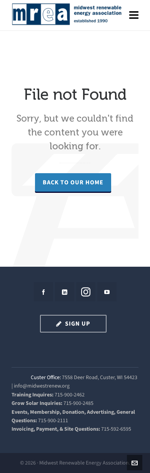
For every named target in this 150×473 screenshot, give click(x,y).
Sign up (77, 323)
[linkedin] (64, 291)
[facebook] (43, 291)
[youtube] (107, 291)
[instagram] (85, 291)
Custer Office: (46, 377)
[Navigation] (133, 15)
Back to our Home (73, 182)
